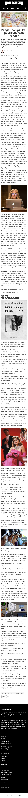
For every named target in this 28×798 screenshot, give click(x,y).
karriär (10, 693)
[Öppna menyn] (25, 8)
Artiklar (5, 8)
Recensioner (15, 8)
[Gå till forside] (14, 3)
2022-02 (4, 693)
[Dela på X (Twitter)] (14, 58)
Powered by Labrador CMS (14, 796)
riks (22, 693)
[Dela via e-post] (16, 58)
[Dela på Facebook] (11, 58)
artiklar (16, 693)
